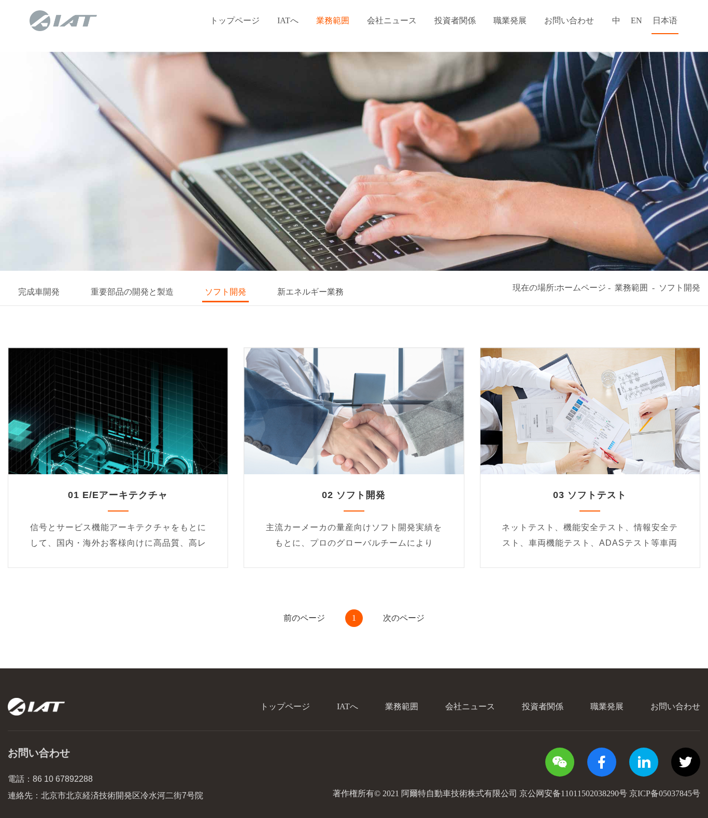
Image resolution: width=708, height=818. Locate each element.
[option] (354, 161)
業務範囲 (332, 20)
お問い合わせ (569, 20)
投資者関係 (455, 20)
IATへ (288, 20)
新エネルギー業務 (310, 291)
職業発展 (510, 20)
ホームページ (581, 287)
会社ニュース (392, 20)
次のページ (403, 618)
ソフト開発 (225, 291)
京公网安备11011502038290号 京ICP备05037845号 (609, 793)
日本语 (665, 20)
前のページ (304, 618)
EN (636, 20)
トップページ (235, 20)
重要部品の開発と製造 (132, 291)
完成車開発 (39, 291)
